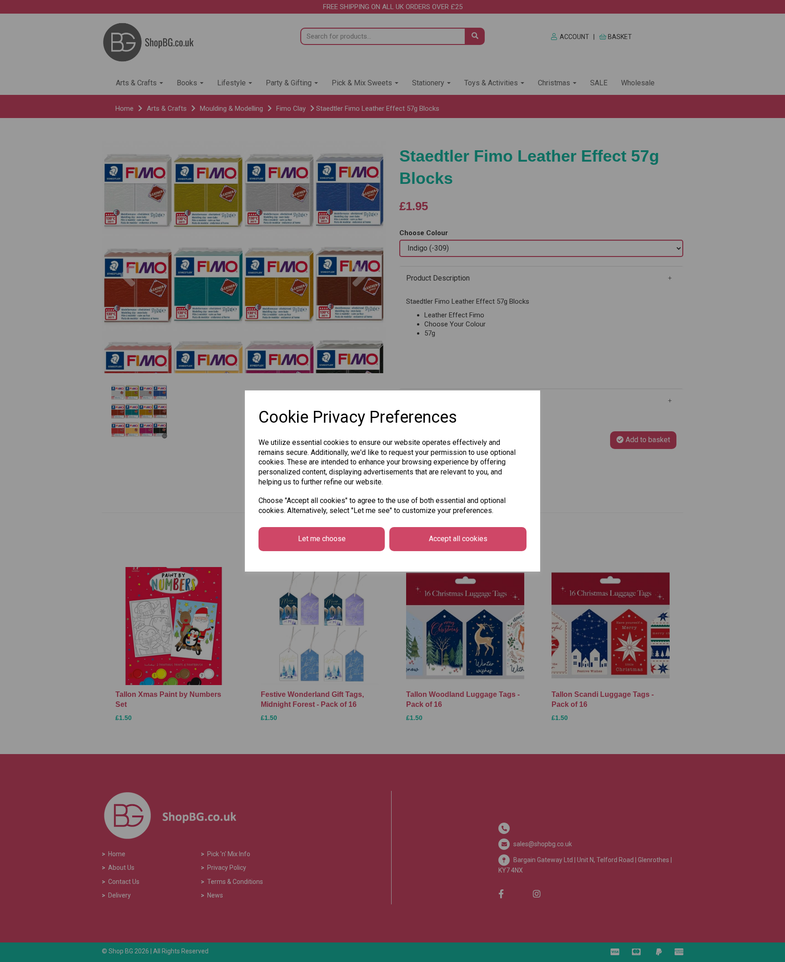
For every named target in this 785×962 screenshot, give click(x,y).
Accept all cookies (458, 538)
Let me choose (322, 538)
